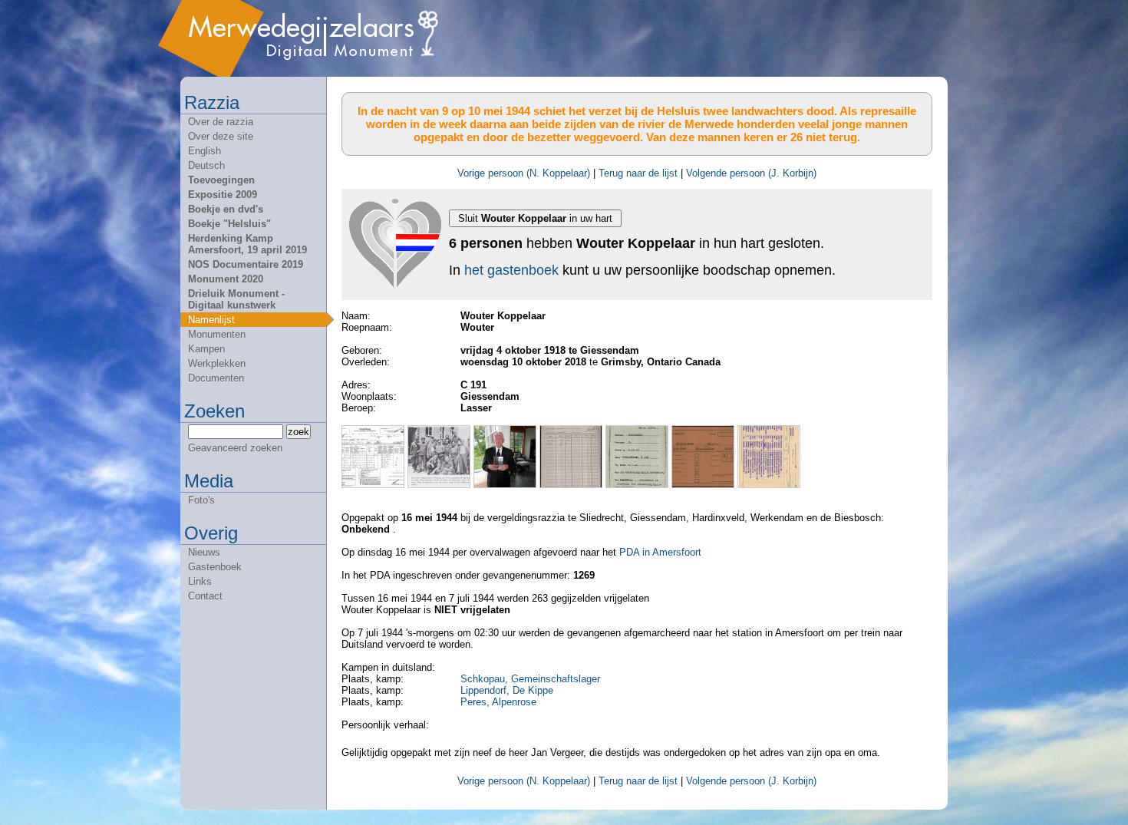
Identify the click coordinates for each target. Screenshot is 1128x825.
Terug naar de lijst (638, 173)
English (204, 151)
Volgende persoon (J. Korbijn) (751, 173)
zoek (298, 431)
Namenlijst (211, 319)
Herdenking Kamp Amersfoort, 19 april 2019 (247, 244)
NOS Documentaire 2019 (245, 264)
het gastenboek (511, 270)
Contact (205, 596)
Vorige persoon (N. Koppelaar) (523, 173)
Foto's (201, 500)
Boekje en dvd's (225, 209)
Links (200, 581)
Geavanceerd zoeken (235, 448)
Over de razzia (220, 121)
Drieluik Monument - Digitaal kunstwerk (236, 299)
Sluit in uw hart (535, 218)
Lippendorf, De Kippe (506, 690)
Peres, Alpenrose (498, 702)
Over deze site (220, 136)
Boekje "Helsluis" (229, 223)
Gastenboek (215, 567)
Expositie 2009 (222, 194)
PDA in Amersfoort (660, 552)
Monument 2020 (225, 279)
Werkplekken (217, 363)
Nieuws (204, 552)
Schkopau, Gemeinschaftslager (530, 679)
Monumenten (217, 334)
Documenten (216, 378)
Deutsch (206, 165)
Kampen (206, 349)
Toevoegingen (221, 180)
